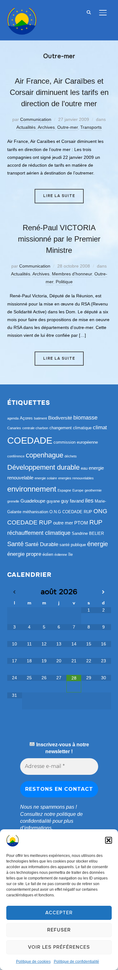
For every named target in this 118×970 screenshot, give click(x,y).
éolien (47, 554)
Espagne (64, 490)
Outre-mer (67, 127)
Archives (46, 127)
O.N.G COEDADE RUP (70, 511)
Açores (26, 418)
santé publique (72, 544)
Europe (77, 490)
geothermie (93, 490)
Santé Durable (41, 544)
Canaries (14, 428)
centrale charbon (35, 428)
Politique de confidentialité (76, 961)
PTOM (81, 522)
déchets (71, 456)
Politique (64, 281)
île (70, 554)
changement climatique (70, 427)
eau (84, 468)
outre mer (63, 522)
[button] (108, 840)
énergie (97, 543)
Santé (15, 543)
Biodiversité (60, 417)
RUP (95, 522)
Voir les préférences (59, 947)
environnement (31, 489)
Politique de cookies (33, 961)
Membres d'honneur (72, 273)
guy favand (72, 500)
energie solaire (46, 478)
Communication (35, 119)
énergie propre (24, 554)
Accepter (59, 913)
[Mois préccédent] (14, 592)
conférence (16, 456)
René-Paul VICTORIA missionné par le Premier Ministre (59, 238)
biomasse (85, 418)
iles (89, 501)
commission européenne (75, 442)
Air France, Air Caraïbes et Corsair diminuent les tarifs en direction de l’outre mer (59, 92)
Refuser (59, 930)
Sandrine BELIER (88, 533)
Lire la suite (59, 195)
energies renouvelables (76, 478)
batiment (40, 418)
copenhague (44, 455)
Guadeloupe (32, 500)
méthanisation (35, 511)
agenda (13, 418)
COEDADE (29, 440)
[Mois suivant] (103, 592)
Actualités (26, 127)
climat (100, 427)
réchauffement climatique (38, 533)
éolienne (60, 554)
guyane (53, 501)
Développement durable (43, 467)
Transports (91, 127)
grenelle (13, 501)
